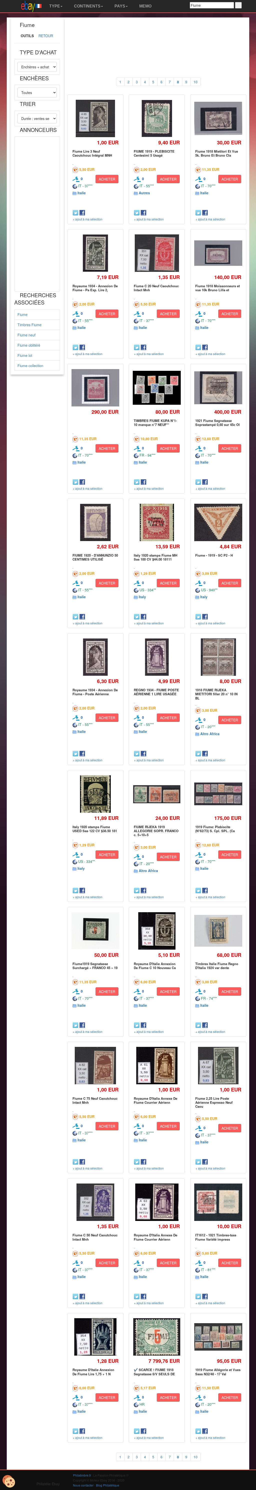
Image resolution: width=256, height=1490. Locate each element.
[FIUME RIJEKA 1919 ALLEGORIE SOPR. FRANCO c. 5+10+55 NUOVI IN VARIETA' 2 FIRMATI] (157, 794)
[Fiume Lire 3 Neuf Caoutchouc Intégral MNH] (95, 118)
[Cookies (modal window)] (9, 1481)
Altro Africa (210, 733)
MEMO (145, 6)
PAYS (119, 6)
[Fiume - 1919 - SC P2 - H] (218, 522)
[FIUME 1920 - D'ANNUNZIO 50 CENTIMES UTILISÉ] (95, 522)
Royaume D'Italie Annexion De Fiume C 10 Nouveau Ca (155, 965)
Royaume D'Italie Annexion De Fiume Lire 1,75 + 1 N (93, 1371)
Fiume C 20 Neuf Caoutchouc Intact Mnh (156, 288)
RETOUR (45, 35)
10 (196, 81)
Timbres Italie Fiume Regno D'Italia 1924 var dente (216, 965)
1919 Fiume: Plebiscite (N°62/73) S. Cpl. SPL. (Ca (215, 828)
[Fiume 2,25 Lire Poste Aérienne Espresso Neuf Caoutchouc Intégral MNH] (218, 1065)
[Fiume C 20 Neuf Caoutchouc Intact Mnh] (157, 253)
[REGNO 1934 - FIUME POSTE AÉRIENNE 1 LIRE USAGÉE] (157, 657)
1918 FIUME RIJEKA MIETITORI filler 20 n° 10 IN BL (216, 694)
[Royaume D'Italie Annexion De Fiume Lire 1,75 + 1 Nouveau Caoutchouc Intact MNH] (95, 1337)
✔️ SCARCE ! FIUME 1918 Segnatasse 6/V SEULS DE (154, 1371)
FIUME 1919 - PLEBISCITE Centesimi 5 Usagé (154, 153)
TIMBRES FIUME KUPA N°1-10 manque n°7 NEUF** (155, 422)
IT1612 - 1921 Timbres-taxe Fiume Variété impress (215, 1237)
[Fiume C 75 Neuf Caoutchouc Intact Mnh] (95, 1065)
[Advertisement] (37, 214)
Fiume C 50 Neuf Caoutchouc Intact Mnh (95, 1237)
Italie (82, 192)
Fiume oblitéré (29, 345)
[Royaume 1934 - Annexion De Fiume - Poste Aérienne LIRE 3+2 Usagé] (95, 657)
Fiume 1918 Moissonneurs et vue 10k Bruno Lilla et (217, 288)
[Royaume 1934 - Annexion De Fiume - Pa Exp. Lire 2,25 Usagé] (95, 253)
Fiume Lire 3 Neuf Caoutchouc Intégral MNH (92, 153)
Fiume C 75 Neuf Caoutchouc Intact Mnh (95, 1100)
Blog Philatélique (107, 1485)
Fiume (23, 314)
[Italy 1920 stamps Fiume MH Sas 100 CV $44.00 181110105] (157, 522)
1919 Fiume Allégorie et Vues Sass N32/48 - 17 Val (217, 1371)
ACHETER (107, 179)
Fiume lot (25, 355)
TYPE (54, 6)
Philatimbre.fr (82, 1475)
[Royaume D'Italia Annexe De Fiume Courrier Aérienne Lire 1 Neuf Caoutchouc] (157, 1202)
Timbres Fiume (30, 324)
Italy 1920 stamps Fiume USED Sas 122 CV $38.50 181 (94, 828)
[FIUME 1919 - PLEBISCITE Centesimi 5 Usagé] (156, 118)
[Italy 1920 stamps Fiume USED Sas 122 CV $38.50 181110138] (95, 794)
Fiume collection (30, 365)
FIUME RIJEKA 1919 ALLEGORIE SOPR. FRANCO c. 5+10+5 (156, 830)
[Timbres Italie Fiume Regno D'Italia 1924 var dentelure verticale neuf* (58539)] (218, 931)
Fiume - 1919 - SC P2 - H (214, 555)
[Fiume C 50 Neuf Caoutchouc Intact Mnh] (95, 1202)
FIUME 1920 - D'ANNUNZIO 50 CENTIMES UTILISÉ (95, 557)
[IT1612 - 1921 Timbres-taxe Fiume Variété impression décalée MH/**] (218, 1202)
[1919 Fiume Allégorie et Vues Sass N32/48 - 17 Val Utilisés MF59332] (218, 1337)
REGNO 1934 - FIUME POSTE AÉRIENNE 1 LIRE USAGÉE (156, 692)
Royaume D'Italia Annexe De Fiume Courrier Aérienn (155, 1100)
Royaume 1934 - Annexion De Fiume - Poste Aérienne (95, 692)
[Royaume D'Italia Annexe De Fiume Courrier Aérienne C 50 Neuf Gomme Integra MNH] (156, 1065)
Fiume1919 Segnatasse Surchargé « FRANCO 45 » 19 (95, 965)
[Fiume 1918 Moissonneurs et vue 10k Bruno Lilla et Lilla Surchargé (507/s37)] (218, 253)
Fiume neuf (27, 334)
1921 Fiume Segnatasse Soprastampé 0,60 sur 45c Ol (217, 422)
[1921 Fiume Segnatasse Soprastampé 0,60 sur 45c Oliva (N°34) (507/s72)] (218, 387)
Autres (144, 192)
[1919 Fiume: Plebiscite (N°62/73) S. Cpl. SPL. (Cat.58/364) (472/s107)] (218, 794)
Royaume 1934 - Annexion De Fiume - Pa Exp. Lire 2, (95, 288)
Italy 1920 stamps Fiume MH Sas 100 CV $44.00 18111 (155, 557)
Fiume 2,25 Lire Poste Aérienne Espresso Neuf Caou (213, 1102)
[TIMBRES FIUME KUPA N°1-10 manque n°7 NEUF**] (157, 388)
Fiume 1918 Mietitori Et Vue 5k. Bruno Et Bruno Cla (216, 153)
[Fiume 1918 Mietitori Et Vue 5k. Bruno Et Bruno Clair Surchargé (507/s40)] (218, 118)
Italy (142, 596)
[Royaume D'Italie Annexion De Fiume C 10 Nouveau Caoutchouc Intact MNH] (156, 931)
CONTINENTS (86, 6)
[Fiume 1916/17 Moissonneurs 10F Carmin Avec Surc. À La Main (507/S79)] (95, 387)
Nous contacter (83, 1485)
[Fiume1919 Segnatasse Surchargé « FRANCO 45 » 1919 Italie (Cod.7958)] (95, 930)
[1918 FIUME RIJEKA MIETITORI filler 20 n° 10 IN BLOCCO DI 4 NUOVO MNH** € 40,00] (218, 657)
